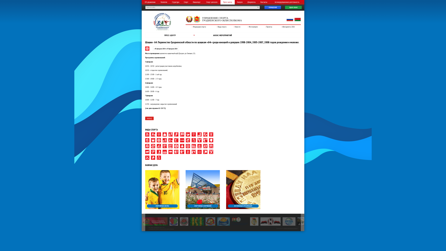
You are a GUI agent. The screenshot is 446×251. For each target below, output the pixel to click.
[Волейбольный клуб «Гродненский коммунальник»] (147, 221)
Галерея (240, 2)
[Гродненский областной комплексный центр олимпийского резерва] (157, 221)
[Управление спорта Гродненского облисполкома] (162, 29)
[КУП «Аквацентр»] (262, 221)
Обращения (273, 7)
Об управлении (150, 2)
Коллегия (164, 2)
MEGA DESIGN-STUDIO (290, 228)
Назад (149, 118)
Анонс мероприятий (222, 35)
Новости (237, 27)
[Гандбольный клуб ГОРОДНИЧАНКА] (183, 221)
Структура (175, 2)
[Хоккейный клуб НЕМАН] (243, 221)
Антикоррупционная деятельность (287, 2)
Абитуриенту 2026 (288, 27)
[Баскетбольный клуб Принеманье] (196, 221)
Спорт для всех (211, 2)
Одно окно (293, 7)
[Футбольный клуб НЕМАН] (170, 221)
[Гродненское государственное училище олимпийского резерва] (227, 221)
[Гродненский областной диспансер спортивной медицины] (213, 221)
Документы (251, 2)
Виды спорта (222, 27)
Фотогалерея (253, 27)
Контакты (264, 2)
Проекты (269, 27)
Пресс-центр (227, 2)
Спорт (186, 2)
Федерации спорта (199, 27)
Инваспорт (197, 2)
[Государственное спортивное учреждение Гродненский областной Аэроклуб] (278, 221)
